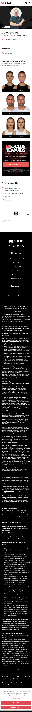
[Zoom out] (28, 209)
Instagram (8, 200)
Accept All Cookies (16, 707)
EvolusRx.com (8, 684)
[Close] (30, 689)
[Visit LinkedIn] (18, 246)
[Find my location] (28, 214)
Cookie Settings (16, 311)
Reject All (16, 702)
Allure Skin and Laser (8, 35)
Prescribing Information (8, 489)
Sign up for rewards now (15, 164)
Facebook (8, 196)
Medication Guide (9, 491)
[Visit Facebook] (9, 246)
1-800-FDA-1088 (24, 501)
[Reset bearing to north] (28, 211)
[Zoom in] (28, 206)
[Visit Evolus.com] (6, 3)
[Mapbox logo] (6, 221)
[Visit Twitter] (23, 246)
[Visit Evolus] (16, 241)
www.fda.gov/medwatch (9, 501)
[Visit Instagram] (14, 246)
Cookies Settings (15, 698)
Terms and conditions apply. (16, 169)
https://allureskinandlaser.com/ (14, 193)
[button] (16, 17)
